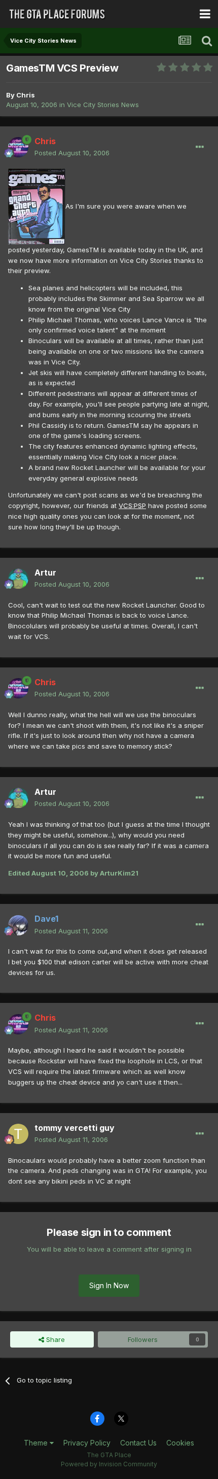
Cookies (180, 1442)
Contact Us (138, 1442)
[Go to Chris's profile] (18, 147)
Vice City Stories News (103, 104)
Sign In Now (109, 1285)
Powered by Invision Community (109, 1464)
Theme (37, 1442)
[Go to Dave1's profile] (18, 925)
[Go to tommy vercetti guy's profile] (18, 1134)
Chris (25, 95)
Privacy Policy (87, 1442)
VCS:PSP (132, 505)
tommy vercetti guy (74, 1128)
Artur (45, 572)
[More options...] (200, 147)
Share (54, 1339)
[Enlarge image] (36, 205)
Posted (72, 153)
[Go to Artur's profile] (18, 578)
